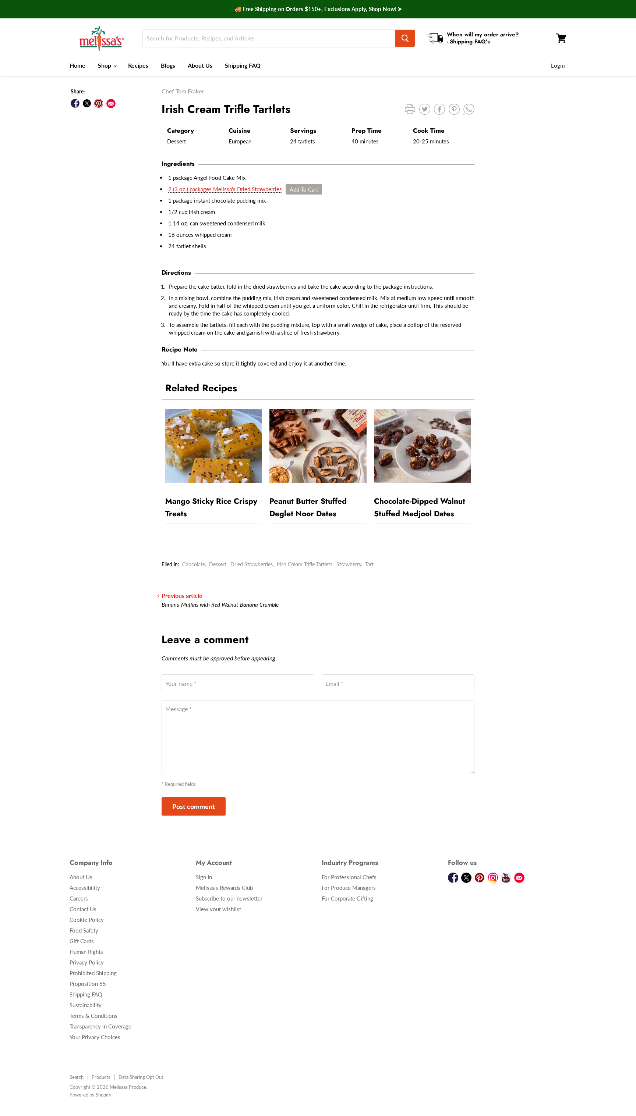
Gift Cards (82, 941)
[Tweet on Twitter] (86, 103)
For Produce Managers (349, 887)
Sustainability (86, 1005)
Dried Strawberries (251, 564)
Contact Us (83, 909)
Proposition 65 (88, 983)
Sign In (204, 877)
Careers (79, 898)
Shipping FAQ (243, 65)
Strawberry (348, 564)
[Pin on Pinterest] (98, 103)
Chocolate (193, 564)
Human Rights (86, 951)
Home (77, 65)
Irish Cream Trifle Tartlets (304, 564)
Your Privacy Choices (95, 1037)
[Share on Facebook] (75, 103)
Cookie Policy (87, 919)
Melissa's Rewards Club (224, 887)
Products (101, 1077)
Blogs (168, 65)
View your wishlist (218, 909)
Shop (105, 65)
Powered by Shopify (91, 1095)
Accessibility (85, 887)
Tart (369, 564)
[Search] (405, 38)
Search (77, 1077)
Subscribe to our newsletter (229, 898)
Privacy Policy (87, 962)
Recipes (138, 65)
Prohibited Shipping (93, 973)
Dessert (217, 564)
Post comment (193, 806)
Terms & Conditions (93, 1015)
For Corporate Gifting (347, 898)
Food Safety (84, 930)
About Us (200, 65)
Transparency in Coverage (100, 1026)
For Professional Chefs (349, 877)
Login (558, 65)
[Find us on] (111, 103)
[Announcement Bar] (318, 9)
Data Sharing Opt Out (141, 1077)
